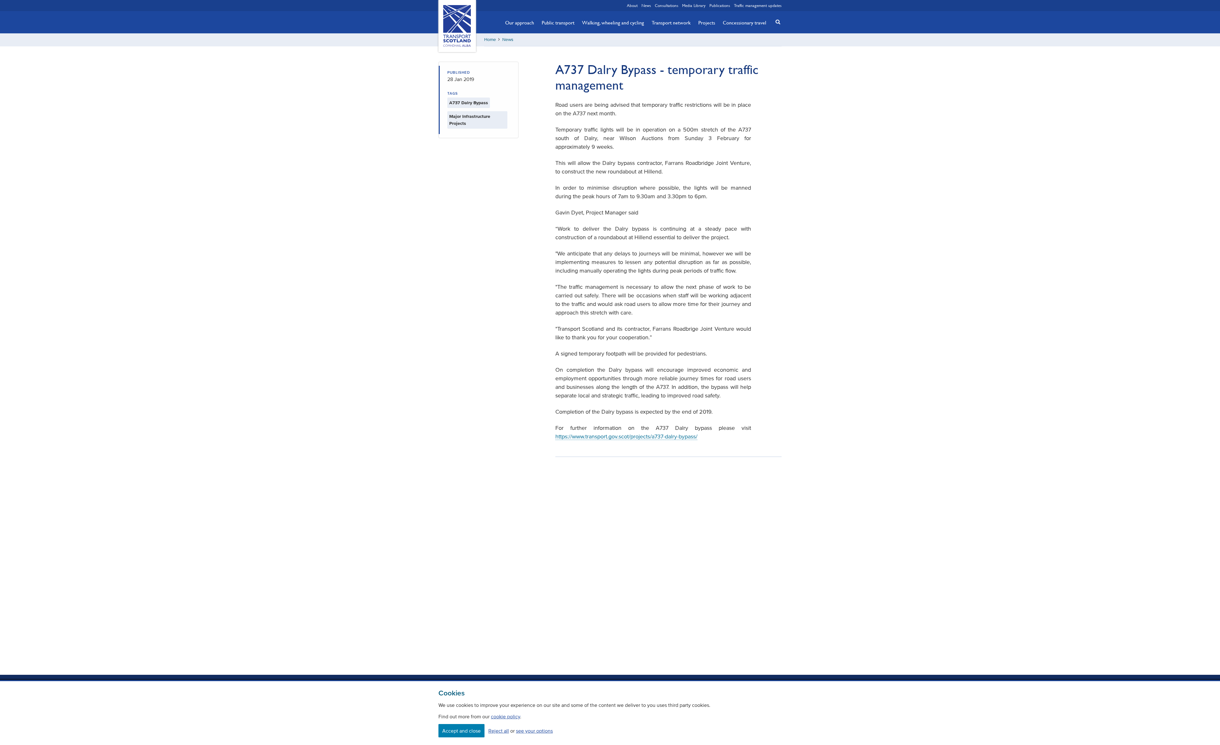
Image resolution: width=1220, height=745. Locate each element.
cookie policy (505, 716)
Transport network (671, 22)
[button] (776, 22)
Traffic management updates (758, 5)
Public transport (558, 22)
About (632, 5)
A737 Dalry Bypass (468, 102)
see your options (534, 731)
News (646, 5)
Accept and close (461, 731)
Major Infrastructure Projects (469, 119)
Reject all (498, 731)
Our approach (519, 22)
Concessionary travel (744, 22)
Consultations (666, 5)
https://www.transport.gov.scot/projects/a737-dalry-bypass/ (626, 436)
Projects (706, 22)
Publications (719, 5)
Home (490, 39)
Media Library (694, 5)
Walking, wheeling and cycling (613, 22)
